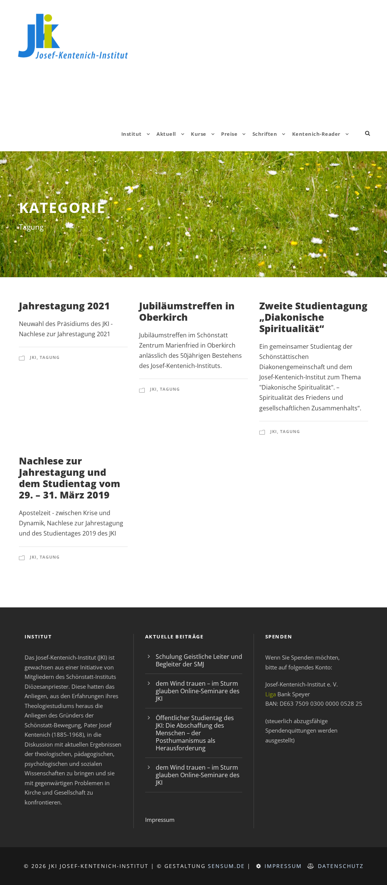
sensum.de (226, 865)
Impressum (160, 819)
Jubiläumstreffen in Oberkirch (187, 311)
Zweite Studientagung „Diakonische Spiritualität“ (313, 317)
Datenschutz (341, 865)
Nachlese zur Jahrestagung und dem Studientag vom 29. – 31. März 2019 (69, 477)
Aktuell (166, 133)
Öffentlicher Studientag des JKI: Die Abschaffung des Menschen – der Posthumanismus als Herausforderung (195, 733)
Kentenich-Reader (316, 133)
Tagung (50, 357)
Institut (131, 133)
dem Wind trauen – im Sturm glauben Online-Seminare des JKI (198, 691)
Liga (270, 694)
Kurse (198, 133)
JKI (33, 357)
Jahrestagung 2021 (64, 305)
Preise (229, 133)
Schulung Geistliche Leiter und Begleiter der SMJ (199, 660)
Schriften (264, 133)
